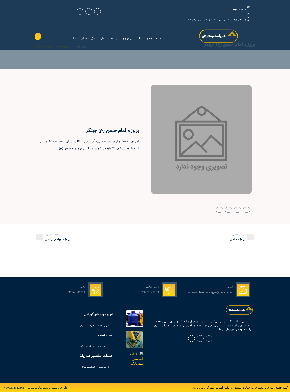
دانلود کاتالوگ (109, 38)
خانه (158, 38)
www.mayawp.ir (14, 387)
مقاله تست (105, 335)
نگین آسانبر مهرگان (87, 326)
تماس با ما (80, 38)
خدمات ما (145, 38)
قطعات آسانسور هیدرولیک (95, 355)
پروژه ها (127, 38)
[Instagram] (88, 11)
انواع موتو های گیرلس (98, 314)
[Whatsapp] (97, 11)
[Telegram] (80, 11)
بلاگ (93, 38)
